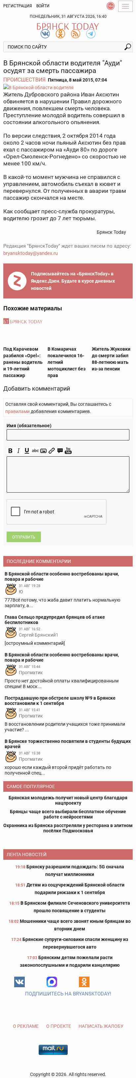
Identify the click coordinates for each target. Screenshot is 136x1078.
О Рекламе (26, 1026)
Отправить (23, 537)
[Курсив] (18, 451)
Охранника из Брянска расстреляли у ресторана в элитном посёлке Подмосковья (68, 828)
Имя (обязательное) (29, 425)
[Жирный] (10, 451)
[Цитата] (60, 451)
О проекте (58, 1026)
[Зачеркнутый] (35, 451)
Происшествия (24, 80)
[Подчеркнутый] (27, 451)
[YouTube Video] (68, 451)
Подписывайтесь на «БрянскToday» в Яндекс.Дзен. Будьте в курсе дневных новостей (73, 281)
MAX (52, 982)
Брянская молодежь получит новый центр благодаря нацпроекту (68, 800)
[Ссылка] (51, 451)
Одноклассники (84, 982)
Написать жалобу (101, 1026)
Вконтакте (19, 982)
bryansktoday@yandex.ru (30, 253)
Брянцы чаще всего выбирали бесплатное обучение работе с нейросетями (68, 814)
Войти (43, 6)
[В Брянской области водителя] (68, 87)
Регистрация (17, 6)
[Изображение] (43, 451)
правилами (17, 411)
